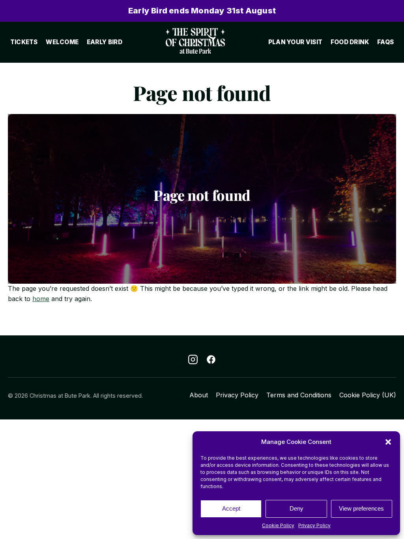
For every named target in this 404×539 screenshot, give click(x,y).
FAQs (385, 42)
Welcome (62, 42)
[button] (388, 442)
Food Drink (350, 42)
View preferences (361, 508)
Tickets (24, 42)
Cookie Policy (278, 525)
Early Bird (104, 42)
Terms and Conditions (298, 395)
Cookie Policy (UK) (367, 395)
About (198, 395)
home (40, 299)
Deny (296, 508)
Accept (231, 508)
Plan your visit (295, 42)
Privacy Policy (314, 525)
